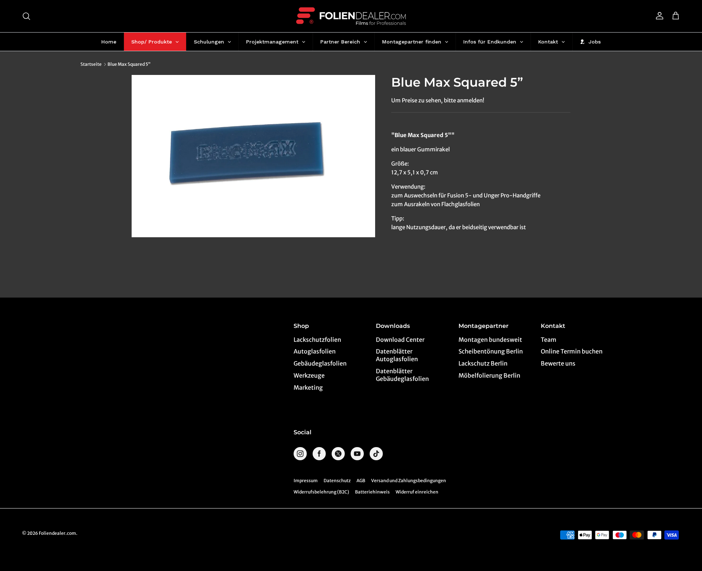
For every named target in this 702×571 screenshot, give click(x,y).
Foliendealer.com (57, 533)
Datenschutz (337, 480)
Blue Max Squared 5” (129, 64)
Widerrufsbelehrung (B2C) (321, 492)
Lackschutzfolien (317, 339)
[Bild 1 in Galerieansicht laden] (253, 156)
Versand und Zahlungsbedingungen (408, 480)
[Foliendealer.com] (351, 16)
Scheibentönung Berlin (490, 351)
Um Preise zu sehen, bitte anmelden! (437, 100)
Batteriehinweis (372, 492)
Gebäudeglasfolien (320, 363)
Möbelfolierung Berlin (489, 375)
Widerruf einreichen (417, 492)
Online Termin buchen (572, 351)
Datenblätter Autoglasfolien (397, 355)
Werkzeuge (309, 375)
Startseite (91, 64)
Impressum (306, 480)
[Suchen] (26, 16)
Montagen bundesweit (490, 339)
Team (548, 339)
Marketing (308, 387)
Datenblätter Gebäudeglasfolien (402, 374)
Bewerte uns (558, 363)
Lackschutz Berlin (482, 363)
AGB (360, 480)
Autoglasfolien (315, 351)
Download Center (400, 339)
